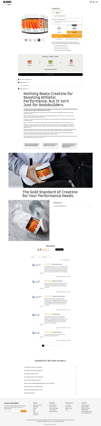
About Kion (36, 413)
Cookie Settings (53, 411)
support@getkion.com (86, 413)
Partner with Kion (37, 405)
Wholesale (35, 406)
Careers (35, 408)
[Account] (93, 2)
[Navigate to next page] (63, 346)
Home (4, 4)
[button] (35, 23)
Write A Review (59, 249)
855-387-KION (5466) (86, 411)
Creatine (29, 65)
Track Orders (68, 406)
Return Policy (52, 406)
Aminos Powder (50, 65)
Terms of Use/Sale (53, 408)
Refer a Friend (68, 408)
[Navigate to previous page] (39, 346)
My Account (68, 405)
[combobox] (36, 257)
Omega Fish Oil (71, 65)
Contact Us (35, 414)
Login (66, 410)
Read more (65, 271)
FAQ (34, 411)
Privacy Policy (52, 410)
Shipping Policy (53, 405)
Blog (34, 410)
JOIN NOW (23, 411)
